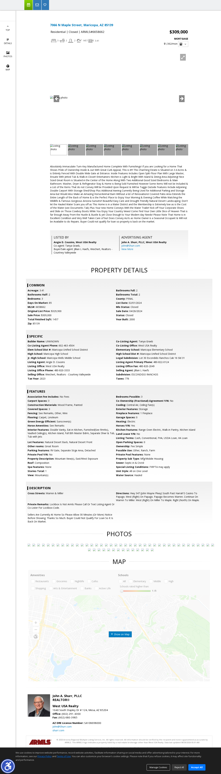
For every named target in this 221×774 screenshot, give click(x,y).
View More (127, 249)
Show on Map (121, 634)
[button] (8, 766)
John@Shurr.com (130, 245)
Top (8, 30)
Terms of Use (64, 756)
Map (8, 69)
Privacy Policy (44, 756)
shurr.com (58, 730)
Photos (8, 56)
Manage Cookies (158, 767)
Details (8, 43)
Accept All (197, 767)
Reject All (179, 767)
